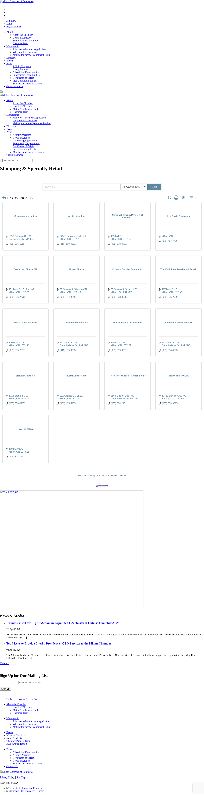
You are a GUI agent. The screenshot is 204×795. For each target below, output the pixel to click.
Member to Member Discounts (28, 83)
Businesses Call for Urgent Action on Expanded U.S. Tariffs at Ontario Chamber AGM (63, 623)
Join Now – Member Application (29, 49)
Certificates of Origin (23, 77)
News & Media (14, 738)
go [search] (155, 186)
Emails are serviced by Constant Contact (23, 699)
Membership (12, 46)
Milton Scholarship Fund (25, 40)
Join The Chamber (117, 475)
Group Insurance (21, 69)
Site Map (21, 777)
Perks (9, 63)
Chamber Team (20, 43)
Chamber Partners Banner (19, 741)
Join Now (11, 20)
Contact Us (102, 475)
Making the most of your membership (32, 55)
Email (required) (9, 682)
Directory (11, 57)
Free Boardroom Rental (24, 80)
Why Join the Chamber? (25, 52)
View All (4, 663)
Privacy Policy (7, 777)
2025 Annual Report (16, 743)
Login (9, 23)
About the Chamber (23, 34)
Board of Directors (22, 37)
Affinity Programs (22, 66)
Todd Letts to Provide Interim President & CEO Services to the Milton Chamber (58, 643)
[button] (4, 198)
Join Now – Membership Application (31, 721)
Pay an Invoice (13, 26)
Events (9, 60)
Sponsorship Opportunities (26, 75)
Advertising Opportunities (26, 72)
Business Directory (86, 475)
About (9, 32)
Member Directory (15, 735)
